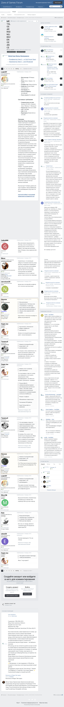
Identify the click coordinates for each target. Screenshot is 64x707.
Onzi (53, 419)
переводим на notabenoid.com (26, 196)
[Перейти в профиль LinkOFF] (3, 20)
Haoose (4, 299)
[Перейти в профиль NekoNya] (43, 419)
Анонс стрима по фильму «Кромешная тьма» (53, 139)
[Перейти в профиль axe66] (42, 315)
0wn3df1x (52, 59)
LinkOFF (12, 49)
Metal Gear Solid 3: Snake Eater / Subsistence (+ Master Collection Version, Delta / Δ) (52, 67)
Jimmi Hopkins (49, 409)
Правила (9, 14)
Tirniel (48, 472)
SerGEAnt (11, 676)
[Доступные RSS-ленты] (62, 695)
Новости (40, 6)
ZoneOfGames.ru (7, 6)
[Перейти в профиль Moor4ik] (4, 502)
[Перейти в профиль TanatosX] (4, 349)
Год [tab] (54, 464)
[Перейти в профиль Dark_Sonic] (4, 643)
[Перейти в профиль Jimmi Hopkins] (43, 409)
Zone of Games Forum (12, 2)
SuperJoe (4, 324)
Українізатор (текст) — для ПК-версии (21, 61)
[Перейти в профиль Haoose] (4, 306)
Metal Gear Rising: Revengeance (18, 56)
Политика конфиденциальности (29, 702)
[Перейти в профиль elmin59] (4, 541)
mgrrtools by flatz (22, 194)
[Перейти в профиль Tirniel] (45, 472)
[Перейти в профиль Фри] (42, 118)
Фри (48, 119)
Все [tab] (60, 464)
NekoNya (48, 419)
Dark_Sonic (14, 616)
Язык (18, 702)
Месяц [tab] (48, 464)
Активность (19, 6)
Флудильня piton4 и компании (51, 108)
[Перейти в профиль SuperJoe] (4, 331)
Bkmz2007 (9, 275)
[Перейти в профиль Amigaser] (43, 166)
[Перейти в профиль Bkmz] (4, 265)
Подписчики (30, 21)
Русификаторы (30, 6)
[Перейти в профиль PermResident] (42, 35)
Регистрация (58, 2)
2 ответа (52, 434)
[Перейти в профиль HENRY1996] (43, 64)
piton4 (49, 272)
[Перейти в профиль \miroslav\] (43, 303)
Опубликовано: (24, 71)
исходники (32, 194)
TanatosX (4, 342)
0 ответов (54, 391)
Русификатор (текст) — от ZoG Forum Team (22, 59)
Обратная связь (43, 702)
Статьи (49, 8)
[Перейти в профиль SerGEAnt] (5, 55)
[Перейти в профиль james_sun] (42, 27)
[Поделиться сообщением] (37, 71)
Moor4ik (4, 495)
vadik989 (51, 284)
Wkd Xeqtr (50, 99)
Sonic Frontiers (49, 78)
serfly (45, 437)
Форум (14, 11)
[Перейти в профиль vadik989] (43, 283)
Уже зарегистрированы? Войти (43, 2)
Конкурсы (5, 11)
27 (36, 21)
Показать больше (51, 490)
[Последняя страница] (21, 69)
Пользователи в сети (19, 14)
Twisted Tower (49, 166)
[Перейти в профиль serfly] (42, 437)
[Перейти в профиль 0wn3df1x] (43, 56)
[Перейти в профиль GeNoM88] (4, 246)
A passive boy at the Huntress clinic (52, 202)
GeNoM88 (4, 240)
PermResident (51, 39)
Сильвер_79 (53, 467)
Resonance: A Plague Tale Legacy (13, 675)
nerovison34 (5, 282)
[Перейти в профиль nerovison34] (4, 289)
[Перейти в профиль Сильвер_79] (46, 467)
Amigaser (52, 167)
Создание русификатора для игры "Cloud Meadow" (53, 97)
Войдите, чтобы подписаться (19, 21)
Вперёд (17, 68)
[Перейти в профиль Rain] (4, 520)
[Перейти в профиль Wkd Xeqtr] (42, 98)
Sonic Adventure (12, 614)
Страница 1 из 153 (27, 68)
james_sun (50, 29)
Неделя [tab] (43, 464)
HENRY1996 (53, 71)
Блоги (56, 8)
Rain (2, 513)
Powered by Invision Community (32, 704)
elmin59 (4, 534)
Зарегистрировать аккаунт (12, 595)
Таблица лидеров (31, 14)
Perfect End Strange (50, 394)
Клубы (2, 14)
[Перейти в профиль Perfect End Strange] (42, 394)
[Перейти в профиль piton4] (42, 271)
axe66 (45, 314)
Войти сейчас (27, 594)
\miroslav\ (52, 304)
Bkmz (3, 258)
